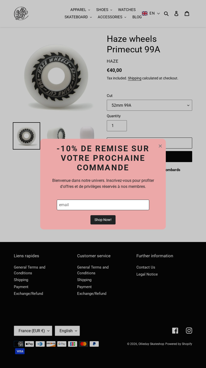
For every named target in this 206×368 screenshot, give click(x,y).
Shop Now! (103, 220)
